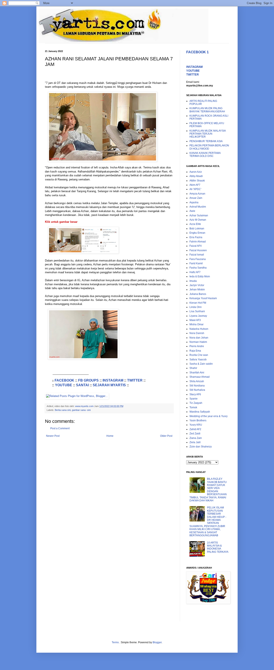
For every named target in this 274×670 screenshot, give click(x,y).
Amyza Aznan (197, 193)
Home (109, 435)
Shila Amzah (196, 381)
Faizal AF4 (195, 245)
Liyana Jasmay (198, 315)
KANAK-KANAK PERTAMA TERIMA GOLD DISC (204, 154)
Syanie (193, 398)
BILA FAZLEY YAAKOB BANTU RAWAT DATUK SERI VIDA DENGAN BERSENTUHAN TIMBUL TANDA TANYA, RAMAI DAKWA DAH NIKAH (208, 489)
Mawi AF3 (195, 320)
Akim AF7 (194, 184)
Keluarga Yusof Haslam (203, 298)
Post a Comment (60, 428)
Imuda (193, 280)
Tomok (193, 407)
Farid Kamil (196, 263)
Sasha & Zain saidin (201, 363)
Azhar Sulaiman (198, 215)
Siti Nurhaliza (197, 389)
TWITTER (135, 380)
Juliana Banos (197, 294)
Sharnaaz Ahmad (199, 376)
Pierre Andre (196, 346)
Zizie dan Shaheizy (200, 446)
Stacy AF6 (195, 394)
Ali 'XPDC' (195, 189)
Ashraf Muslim (197, 206)
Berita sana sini (63, 410)
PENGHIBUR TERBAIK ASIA (206, 141)
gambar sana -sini (81, 410)
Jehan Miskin (197, 289)
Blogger (157, 642)
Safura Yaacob (198, 359)
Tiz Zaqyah (195, 402)
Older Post (166, 435)
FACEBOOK (64, 380)
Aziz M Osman (197, 219)
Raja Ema (195, 350)
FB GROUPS (88, 380)
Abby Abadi (196, 176)
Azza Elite (195, 224)
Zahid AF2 (195, 429)
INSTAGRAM (113, 380)
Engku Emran (197, 232)
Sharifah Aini (196, 372)
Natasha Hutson (198, 328)
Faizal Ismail (196, 254)
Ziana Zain (195, 438)
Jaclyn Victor (196, 285)
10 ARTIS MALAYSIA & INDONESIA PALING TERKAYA (217, 547)
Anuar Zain (195, 197)
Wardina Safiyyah (199, 411)
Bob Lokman (196, 228)
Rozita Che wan (198, 355)
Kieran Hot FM (197, 302)
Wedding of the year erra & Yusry (208, 416)
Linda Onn (195, 307)
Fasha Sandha (198, 267)
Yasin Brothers (197, 420)
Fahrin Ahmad (197, 241)
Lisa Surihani (197, 311)
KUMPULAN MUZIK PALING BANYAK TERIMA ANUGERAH (207, 110)
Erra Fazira (195, 237)
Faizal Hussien (198, 250)
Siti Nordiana (197, 385)
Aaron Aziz (195, 171)
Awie (192, 210)
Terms (115, 642)
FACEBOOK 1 (197, 52)
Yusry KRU (195, 424)
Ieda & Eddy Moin (199, 276)
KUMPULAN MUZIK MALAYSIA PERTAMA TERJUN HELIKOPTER (207, 133)
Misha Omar (196, 324)
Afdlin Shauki (197, 180)
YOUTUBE (63, 385)
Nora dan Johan (198, 337)
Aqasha (193, 202)
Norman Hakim (198, 341)
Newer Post (53, 435)
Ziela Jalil (195, 442)
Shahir (193, 368)
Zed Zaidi (194, 433)
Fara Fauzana (197, 259)
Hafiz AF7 (195, 272)
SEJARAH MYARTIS (109, 385)
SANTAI (82, 385)
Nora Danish (196, 333)
